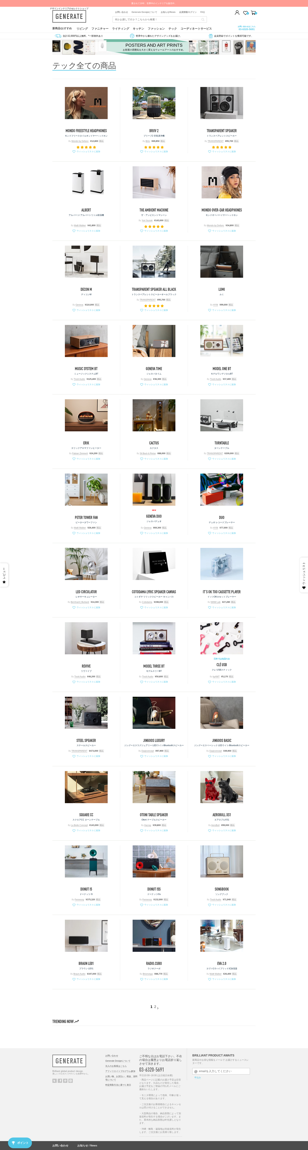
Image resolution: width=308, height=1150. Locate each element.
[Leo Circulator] (86, 564)
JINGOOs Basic (221, 740)
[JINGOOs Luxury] (154, 713)
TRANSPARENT (216, 141)
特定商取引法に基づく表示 (118, 1085)
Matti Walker (80, 225)
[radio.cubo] (154, 936)
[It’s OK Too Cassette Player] (221, 564)
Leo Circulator (86, 591)
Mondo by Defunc (80, 141)
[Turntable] (221, 415)
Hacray (147, 825)
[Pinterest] (65, 1081)
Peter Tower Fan (86, 517)
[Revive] (86, 638)
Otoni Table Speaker (154, 814)
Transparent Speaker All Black (154, 289)
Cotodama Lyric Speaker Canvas (154, 591)
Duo (221, 517)
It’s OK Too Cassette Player (222, 591)
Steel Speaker (86, 740)
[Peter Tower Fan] (86, 490)
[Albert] (86, 182)
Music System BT (86, 368)
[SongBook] (221, 861)
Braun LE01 (86, 963)
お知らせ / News (87, 1145)
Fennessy (79, 899)
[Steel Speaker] (86, 713)
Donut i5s (154, 889)
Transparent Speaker (222, 130)
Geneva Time (154, 368)
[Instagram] (70, 1081)
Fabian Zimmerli (80, 453)
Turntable (222, 443)
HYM (215, 305)
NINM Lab (215, 602)
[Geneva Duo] (154, 490)
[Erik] (86, 415)
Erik (86, 443)
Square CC (86, 814)
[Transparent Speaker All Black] (154, 262)
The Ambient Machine (154, 210)
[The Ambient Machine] (154, 182)
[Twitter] (54, 1081)
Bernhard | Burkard (80, 602)
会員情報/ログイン (188, 12)
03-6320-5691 (247, 29)
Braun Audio (79, 974)
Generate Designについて (144, 12)
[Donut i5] (86, 861)
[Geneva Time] (154, 341)
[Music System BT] (86, 341)
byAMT (216, 676)
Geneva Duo (154, 516)
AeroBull (215, 825)
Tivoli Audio (79, 379)
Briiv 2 (153, 130)
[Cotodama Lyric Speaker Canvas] (154, 564)
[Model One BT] (221, 341)
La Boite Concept (79, 825)
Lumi (222, 289)
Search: (202, 19)
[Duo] (221, 490)
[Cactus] (154, 415)
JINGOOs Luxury (154, 740)
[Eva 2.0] (221, 936)
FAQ (202, 12)
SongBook (222, 889)
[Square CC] (86, 787)
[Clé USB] (221, 638)
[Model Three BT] (154, 638)
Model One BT (222, 368)
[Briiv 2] (154, 103)
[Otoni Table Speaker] (154, 787)
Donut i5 (86, 889)
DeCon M (86, 289)
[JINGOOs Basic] (221, 713)
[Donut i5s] (154, 861)
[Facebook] (60, 1081)
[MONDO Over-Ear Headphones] (221, 182)
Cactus (154, 443)
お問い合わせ (121, 12)
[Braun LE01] (86, 936)
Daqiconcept (148, 751)
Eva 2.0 (221, 963)
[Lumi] (221, 262)
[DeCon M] (86, 262)
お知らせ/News (168, 12)
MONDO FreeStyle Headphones (86, 130)
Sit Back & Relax (148, 453)
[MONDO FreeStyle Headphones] (86, 103)
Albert (86, 210)
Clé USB (222, 664)
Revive (86, 666)
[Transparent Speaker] (221, 103)
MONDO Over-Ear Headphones (222, 210)
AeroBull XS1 (222, 814)
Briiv (148, 141)
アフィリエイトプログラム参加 (120, 1071)
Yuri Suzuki (147, 220)
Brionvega (148, 974)
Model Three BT (154, 666)
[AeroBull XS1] (221, 787)
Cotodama (147, 602)
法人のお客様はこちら (116, 1066)
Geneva (79, 305)
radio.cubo (154, 963)
